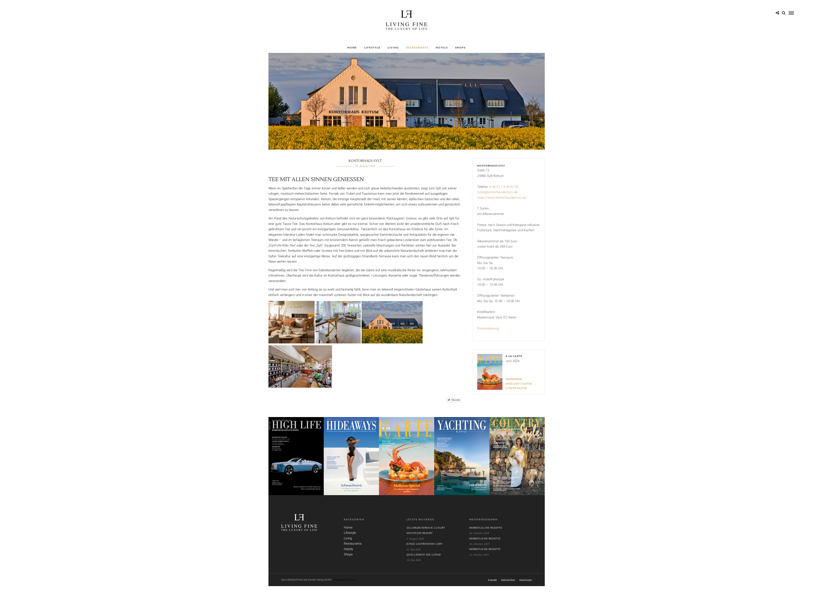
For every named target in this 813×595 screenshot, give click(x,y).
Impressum (525, 580)
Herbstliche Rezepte (485, 538)
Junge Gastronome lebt (424, 543)
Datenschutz (508, 580)
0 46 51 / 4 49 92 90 (503, 187)
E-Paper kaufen (516, 388)
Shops (460, 47)
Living (393, 47)
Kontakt (492, 580)
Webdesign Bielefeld (343, 579)
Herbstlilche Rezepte (485, 527)
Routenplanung (488, 328)
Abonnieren (514, 379)
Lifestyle (372, 47)
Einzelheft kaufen (519, 383)
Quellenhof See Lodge (423, 554)
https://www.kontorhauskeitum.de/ (502, 198)
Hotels (442, 47)
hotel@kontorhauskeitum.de (497, 192)
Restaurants (417, 47)
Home (352, 47)
